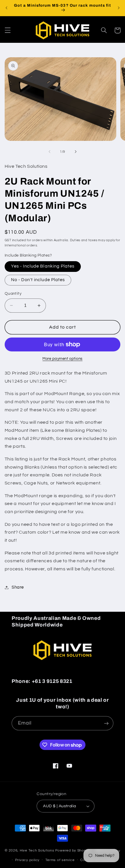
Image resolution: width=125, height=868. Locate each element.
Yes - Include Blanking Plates (42, 266)
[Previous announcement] (6, 7)
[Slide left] (49, 151)
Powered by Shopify (72, 850)
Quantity (13, 294)
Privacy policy (27, 860)
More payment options (62, 359)
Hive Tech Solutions (37, 850)
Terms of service (60, 860)
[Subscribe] (106, 723)
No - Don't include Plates (38, 280)
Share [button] (18, 587)
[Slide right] (75, 151)
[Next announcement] (118, 7)
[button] (7, 30)
